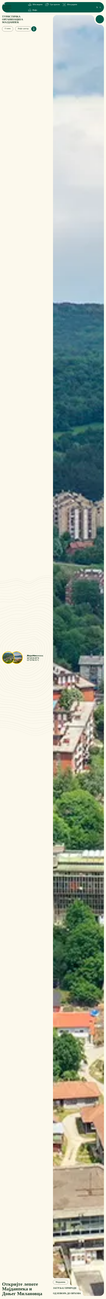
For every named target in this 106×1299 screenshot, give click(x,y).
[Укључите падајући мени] (30, 4)
